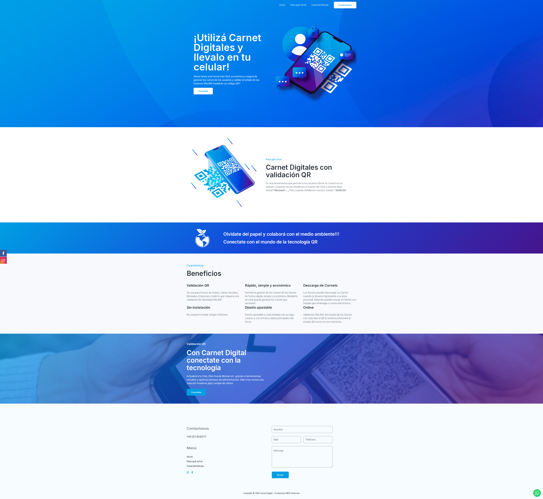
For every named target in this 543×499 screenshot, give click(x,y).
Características (319, 4)
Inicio (282, 4)
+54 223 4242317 (196, 436)
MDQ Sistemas (293, 493)
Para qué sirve (298, 4)
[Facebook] (192, 472)
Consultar (203, 91)
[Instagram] (188, 472)
